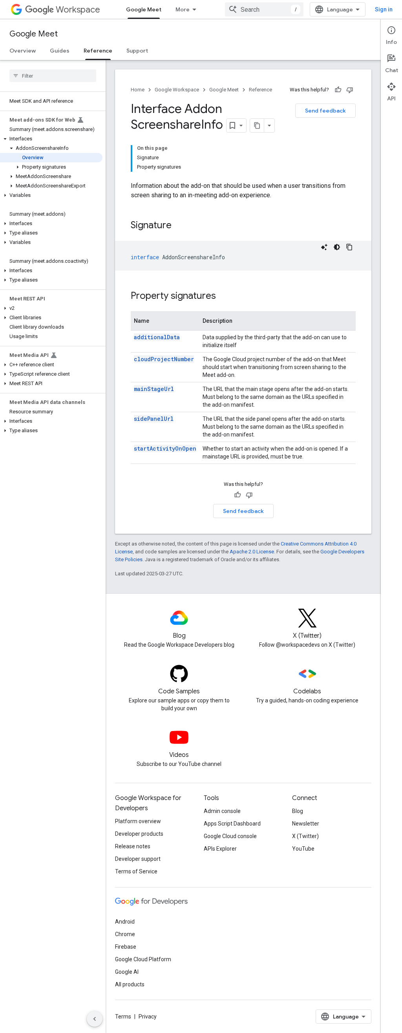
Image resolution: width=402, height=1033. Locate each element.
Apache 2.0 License (252, 552)
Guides (59, 50)
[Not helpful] (350, 90)
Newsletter (305, 823)
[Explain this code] (324, 247)
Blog (297, 811)
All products (129, 984)
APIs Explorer (220, 849)
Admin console (222, 811)
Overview (22, 50)
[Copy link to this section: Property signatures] (224, 296)
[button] (51, 139)
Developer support (138, 859)
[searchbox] (52, 75)
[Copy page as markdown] (257, 125)
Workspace (78, 9)
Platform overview (138, 821)
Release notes (132, 846)
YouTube (303, 849)
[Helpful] (338, 90)
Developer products (139, 834)
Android (125, 921)
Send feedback (325, 110)
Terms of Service (136, 871)
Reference (98, 50)
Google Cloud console (230, 836)
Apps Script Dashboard (232, 823)
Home (137, 90)
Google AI (127, 972)
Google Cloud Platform (143, 959)
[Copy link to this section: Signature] (179, 226)
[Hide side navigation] (94, 1019)
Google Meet (143, 9)
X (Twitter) (305, 836)
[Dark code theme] (337, 247)
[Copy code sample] (349, 247)
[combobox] (264, 9)
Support (137, 50)
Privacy (148, 1016)
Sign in (384, 9)
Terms (123, 1016)
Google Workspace (177, 90)
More (182, 9)
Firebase (125, 947)
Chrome (125, 934)
